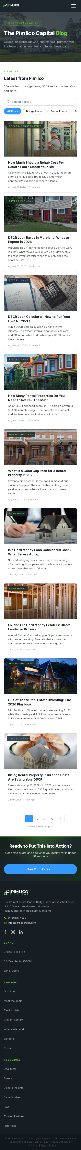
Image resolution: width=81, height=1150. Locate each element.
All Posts (12, 111)
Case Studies (12, 1097)
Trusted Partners (14, 1116)
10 (51, 818)
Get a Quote (11, 970)
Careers (9, 1038)
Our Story (10, 991)
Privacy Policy (48, 1145)
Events (8, 1078)
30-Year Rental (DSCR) (18, 961)
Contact (9, 1048)
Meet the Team (13, 1000)
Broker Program (13, 1019)
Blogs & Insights (13, 1087)
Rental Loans (59, 111)
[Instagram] (13, 932)
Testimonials (11, 1010)
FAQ (6, 1106)
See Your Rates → (40, 869)
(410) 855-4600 (17, 917)
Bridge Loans (34, 111)
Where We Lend (14, 1029)
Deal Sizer (10, 1068)
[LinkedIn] (21, 932)
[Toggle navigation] (73, 6)
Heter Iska (10, 1125)
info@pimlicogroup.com (22, 922)
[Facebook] (5, 932)
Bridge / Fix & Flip (14, 951)
